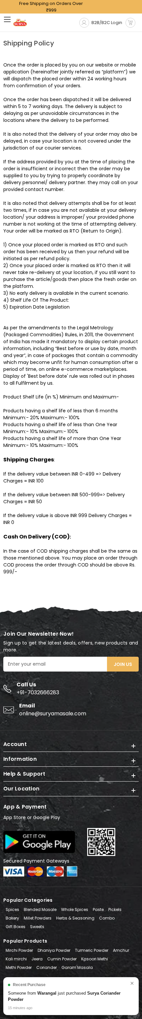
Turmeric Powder (91, 950)
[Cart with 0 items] (130, 23)
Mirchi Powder (19, 950)
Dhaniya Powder (54, 950)
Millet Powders (38, 918)
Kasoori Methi (94, 959)
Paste (98, 909)
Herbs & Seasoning (75, 918)
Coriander (46, 967)
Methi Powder (19, 967)
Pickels (115, 909)
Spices (12, 909)
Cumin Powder (62, 959)
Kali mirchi (16, 959)
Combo (107, 918)
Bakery (12, 918)
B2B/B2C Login (106, 22)
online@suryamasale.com (52, 713)
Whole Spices (74, 909)
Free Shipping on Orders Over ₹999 (51, 6)
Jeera (37, 959)
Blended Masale (40, 909)
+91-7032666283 (38, 692)
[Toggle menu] (9, 19)
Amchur (121, 950)
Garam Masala (77, 967)
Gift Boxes (15, 926)
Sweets (37, 926)
